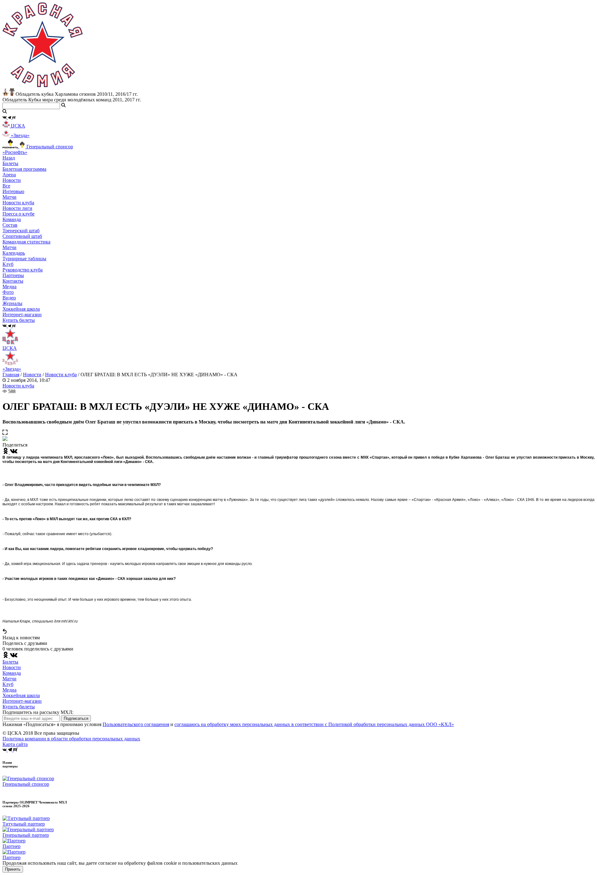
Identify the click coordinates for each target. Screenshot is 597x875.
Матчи (9, 197)
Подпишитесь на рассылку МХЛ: (37, 712)
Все (6, 185)
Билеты (10, 661)
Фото (8, 292)
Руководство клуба (22, 269)
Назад (8, 157)
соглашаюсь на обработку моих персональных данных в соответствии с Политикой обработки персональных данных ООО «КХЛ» (314, 724)
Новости (32, 374)
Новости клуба (18, 202)
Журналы (12, 303)
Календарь (13, 253)
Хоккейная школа (21, 695)
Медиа (9, 689)
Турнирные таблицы (24, 258)
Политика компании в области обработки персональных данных (71, 738)
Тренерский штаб (20, 230)
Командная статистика (26, 241)
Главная (10, 374)
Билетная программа (24, 169)
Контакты (12, 281)
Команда (11, 673)
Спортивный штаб (22, 236)
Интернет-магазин (22, 701)
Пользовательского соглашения (136, 724)
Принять (13, 869)
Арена (9, 174)
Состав (9, 225)
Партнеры (13, 275)
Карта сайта (15, 744)
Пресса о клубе (18, 213)
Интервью (13, 191)
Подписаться (76, 718)
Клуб (7, 684)
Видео (9, 297)
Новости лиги (17, 208)
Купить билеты (18, 706)
